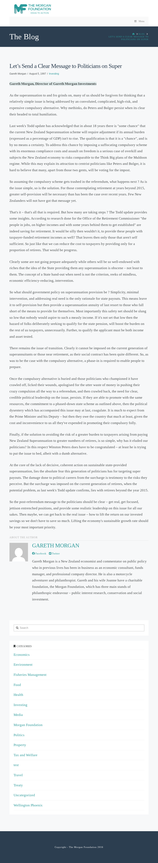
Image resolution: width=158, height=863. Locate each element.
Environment (23, 665)
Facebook (40, 553)
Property (20, 745)
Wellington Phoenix (28, 805)
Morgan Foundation (28, 725)
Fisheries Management (30, 675)
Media (18, 715)
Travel (18, 775)
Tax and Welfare (25, 755)
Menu (141, 21)
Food (17, 685)
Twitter (55, 553)
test (16, 765)
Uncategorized (24, 795)
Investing (54, 73)
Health (18, 695)
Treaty (18, 785)
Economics (22, 655)
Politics (19, 735)
